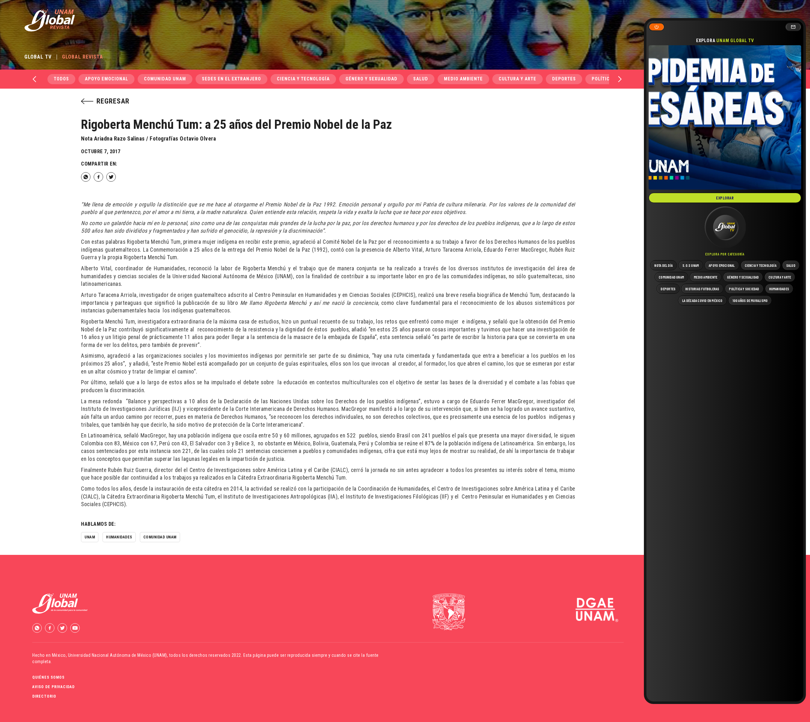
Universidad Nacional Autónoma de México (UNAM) (117, 655)
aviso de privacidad (53, 687)
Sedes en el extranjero (231, 79)
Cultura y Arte (517, 79)
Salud (420, 79)
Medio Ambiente (463, 79)
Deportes (564, 79)
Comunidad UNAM (165, 79)
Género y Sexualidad (371, 79)
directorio (44, 696)
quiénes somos (48, 677)
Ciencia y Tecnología (303, 79)
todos (61, 79)
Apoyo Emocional (106, 79)
